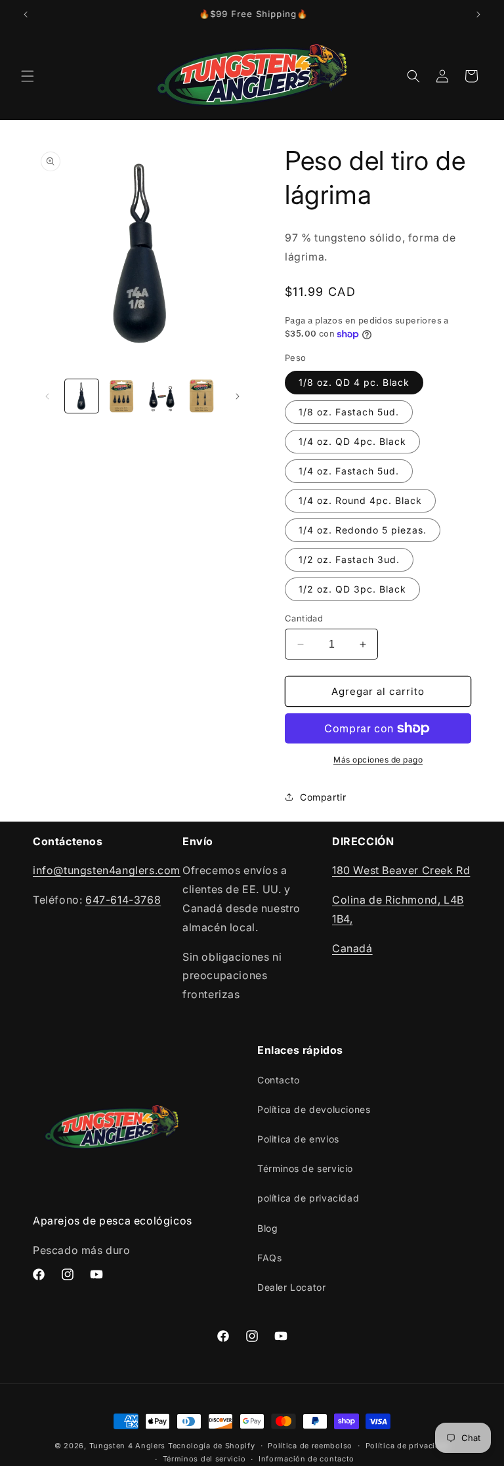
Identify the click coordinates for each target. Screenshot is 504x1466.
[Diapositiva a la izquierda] (47, 396)
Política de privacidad (408, 1445)
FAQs (269, 1257)
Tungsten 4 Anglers (127, 1445)
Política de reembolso (310, 1445)
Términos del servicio (204, 1458)
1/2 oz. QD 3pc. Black (352, 589)
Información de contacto (306, 1458)
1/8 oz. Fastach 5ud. (349, 411)
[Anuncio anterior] (25, 14)
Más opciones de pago (378, 759)
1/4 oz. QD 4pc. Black (352, 441)
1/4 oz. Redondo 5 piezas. (363, 529)
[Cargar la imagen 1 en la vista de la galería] (81, 396)
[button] (27, 76)
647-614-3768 (123, 899)
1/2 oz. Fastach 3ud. (349, 559)
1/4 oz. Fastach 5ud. (349, 470)
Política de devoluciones (313, 1109)
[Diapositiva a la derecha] (237, 396)
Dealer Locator (291, 1287)
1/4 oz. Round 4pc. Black (360, 500)
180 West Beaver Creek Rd (401, 870)
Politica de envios (298, 1138)
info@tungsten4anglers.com (106, 870)
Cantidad (304, 618)
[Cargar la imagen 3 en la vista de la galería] (121, 396)
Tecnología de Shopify (211, 1445)
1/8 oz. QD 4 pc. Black (354, 382)
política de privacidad (308, 1198)
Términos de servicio (305, 1168)
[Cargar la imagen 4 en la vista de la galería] (161, 396)
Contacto (278, 1079)
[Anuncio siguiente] (478, 14)
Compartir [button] (323, 797)
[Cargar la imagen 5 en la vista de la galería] (202, 396)
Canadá (352, 948)
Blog (267, 1228)
